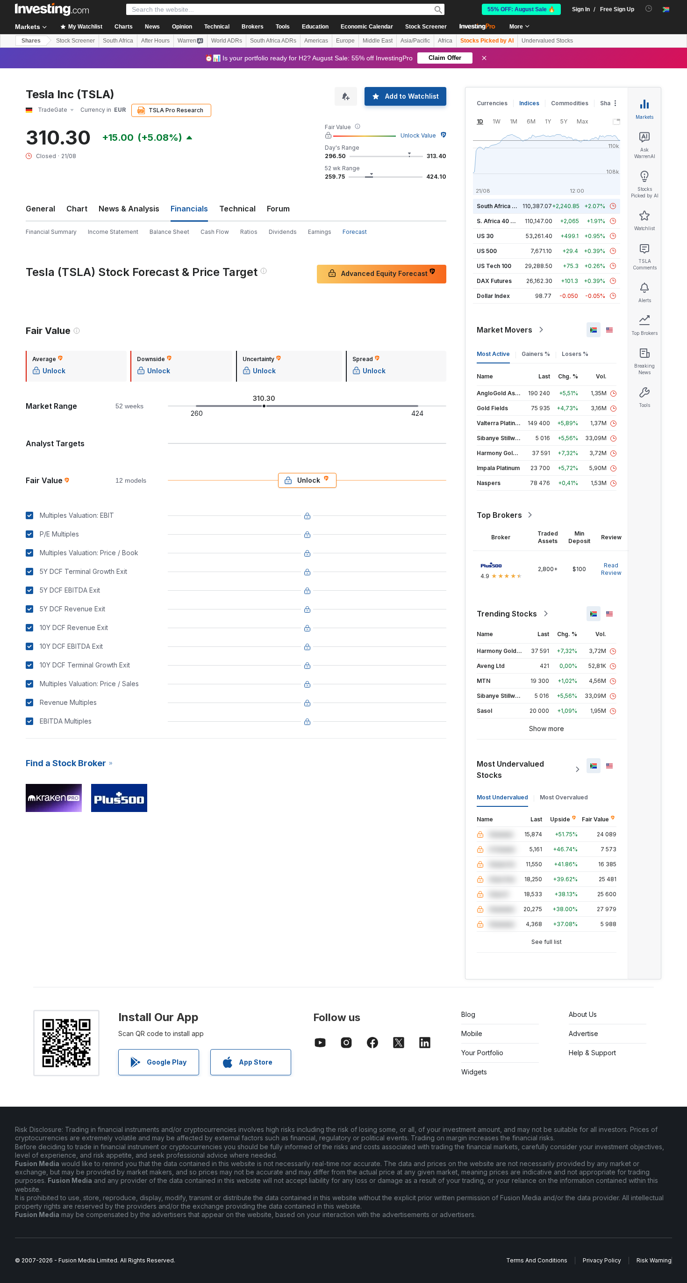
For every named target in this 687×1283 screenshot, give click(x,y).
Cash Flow (214, 231)
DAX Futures (494, 280)
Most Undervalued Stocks (510, 769)
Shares (31, 40)
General (40, 208)
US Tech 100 (494, 265)
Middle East (378, 40)
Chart (76, 208)
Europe (345, 40)
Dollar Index (493, 295)
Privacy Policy (602, 1260)
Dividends (283, 231)
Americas (316, 40)
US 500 (487, 250)
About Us (583, 1014)
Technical (237, 208)
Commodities (569, 103)
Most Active (493, 353)
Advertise (583, 1033)
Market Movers (504, 329)
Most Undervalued (502, 797)
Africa (445, 40)
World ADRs (226, 40)
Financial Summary (51, 231)
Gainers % (536, 353)
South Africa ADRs (273, 40)
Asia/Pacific (415, 40)
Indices (529, 103)
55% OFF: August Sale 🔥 (521, 9)
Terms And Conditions (536, 1260)
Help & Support (592, 1053)
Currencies (492, 103)
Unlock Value (418, 135)
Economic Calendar (367, 26)
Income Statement (113, 231)
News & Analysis (129, 208)
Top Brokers (499, 515)
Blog (468, 1014)
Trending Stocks (507, 613)
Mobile (471, 1033)
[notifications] (649, 8)
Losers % (575, 353)
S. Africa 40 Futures (504, 221)
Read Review (611, 569)
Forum (278, 208)
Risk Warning (654, 1260)
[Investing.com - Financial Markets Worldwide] (52, 9)
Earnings (319, 231)
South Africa (118, 40)
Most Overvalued (564, 797)
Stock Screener (426, 26)
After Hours (155, 40)
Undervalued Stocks (547, 40)
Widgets (474, 1072)
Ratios (249, 231)
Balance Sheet (169, 231)
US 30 (485, 235)
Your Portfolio (482, 1053)
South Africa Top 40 (504, 206)
